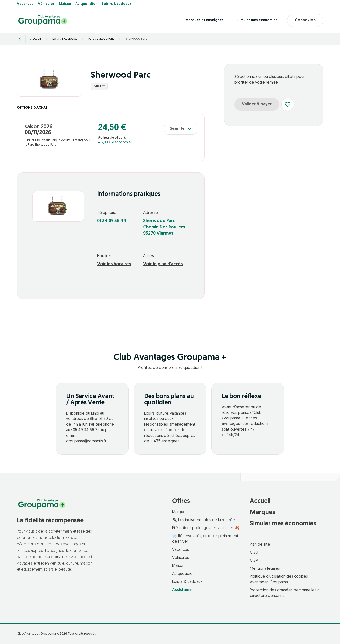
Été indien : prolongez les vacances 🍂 (206, 528)
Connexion (305, 20)
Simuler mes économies (257, 20)
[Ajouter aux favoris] (288, 104)
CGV (254, 561)
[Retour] (21, 39)
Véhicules (46, 4)
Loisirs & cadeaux (116, 4)
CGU (254, 553)
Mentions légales (265, 569)
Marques (179, 512)
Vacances (25, 4)
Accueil (35, 38)
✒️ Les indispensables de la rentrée (203, 520)
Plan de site (260, 545)
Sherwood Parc (136, 38)
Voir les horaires (114, 264)
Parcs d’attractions (101, 38)
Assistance (182, 590)
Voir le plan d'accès (163, 264)
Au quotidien (86, 4)
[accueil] (43, 20)
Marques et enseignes (204, 20)
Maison (65, 4)
